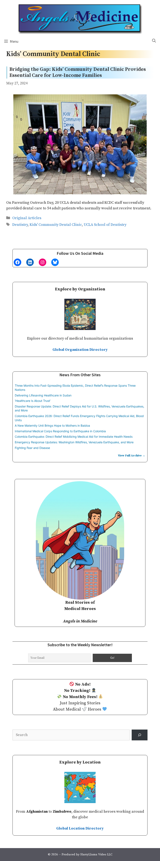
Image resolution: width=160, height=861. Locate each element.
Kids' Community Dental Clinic (56, 224)
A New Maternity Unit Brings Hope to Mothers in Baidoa (52, 425)
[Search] (140, 735)
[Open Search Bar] (154, 41)
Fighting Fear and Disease (32, 448)
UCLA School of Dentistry (105, 224)
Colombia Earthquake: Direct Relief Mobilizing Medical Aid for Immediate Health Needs (73, 436)
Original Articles (26, 218)
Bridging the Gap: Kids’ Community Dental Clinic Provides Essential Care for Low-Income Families (77, 72)
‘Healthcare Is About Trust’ (33, 400)
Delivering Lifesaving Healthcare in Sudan (43, 395)
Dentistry (20, 224)
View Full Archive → (131, 455)
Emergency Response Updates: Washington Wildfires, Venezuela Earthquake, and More (74, 442)
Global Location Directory (80, 828)
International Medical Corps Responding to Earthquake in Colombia (60, 431)
